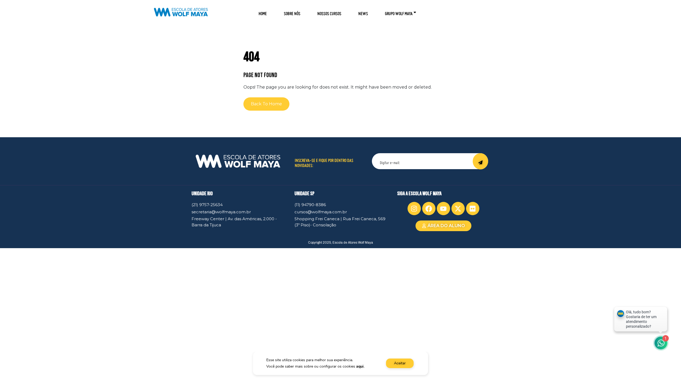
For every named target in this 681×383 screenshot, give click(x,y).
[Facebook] (428, 208)
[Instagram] (414, 208)
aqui (360, 366)
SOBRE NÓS (292, 11)
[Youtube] (443, 208)
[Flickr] (472, 208)
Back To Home (266, 103)
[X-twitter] (458, 208)
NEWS (363, 11)
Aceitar (400, 363)
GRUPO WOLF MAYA (399, 11)
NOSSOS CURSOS (329, 11)
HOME (263, 11)
